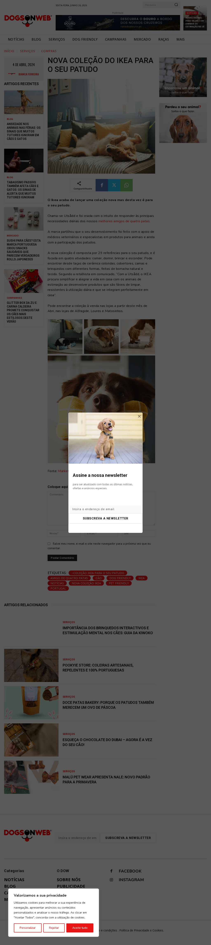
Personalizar (28, 928)
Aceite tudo (80, 928)
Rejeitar (54, 928)
